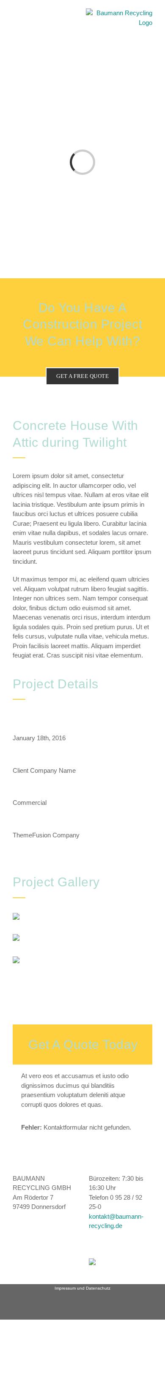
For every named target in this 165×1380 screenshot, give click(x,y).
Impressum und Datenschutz (82, 1288)
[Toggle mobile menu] (16, 23)
